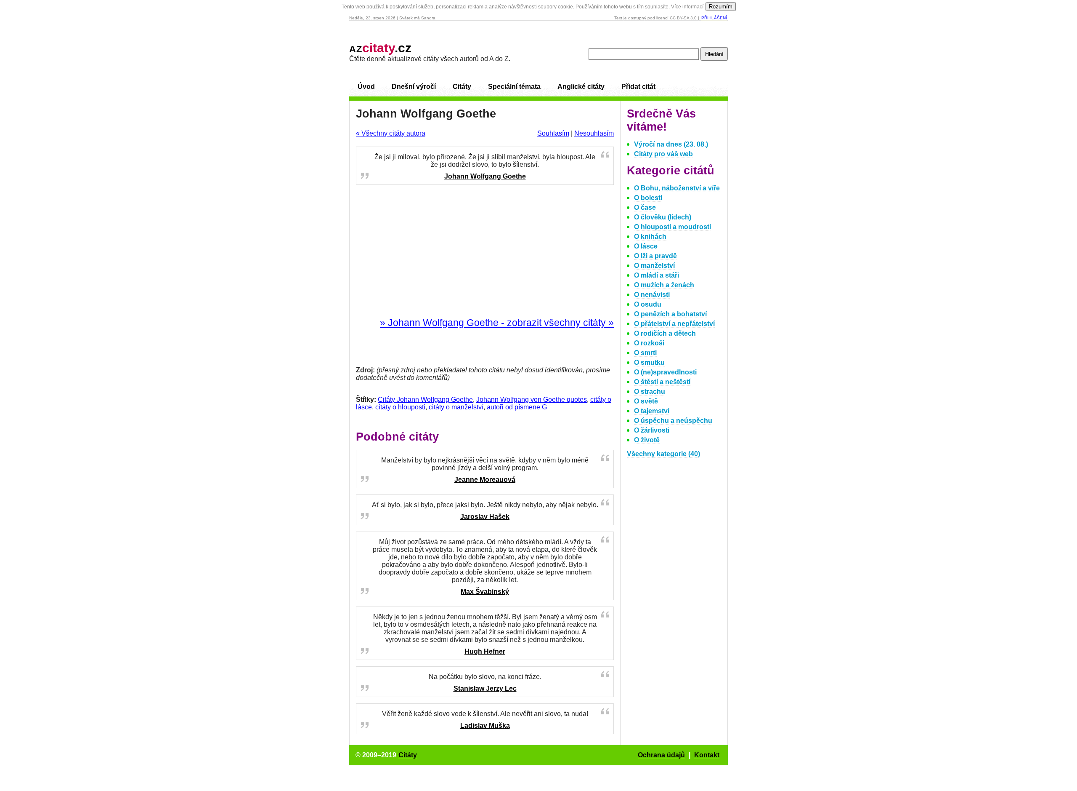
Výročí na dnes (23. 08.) (671, 144)
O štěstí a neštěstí (662, 381)
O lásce (646, 246)
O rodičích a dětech (665, 333)
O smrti (645, 352)
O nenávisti (652, 294)
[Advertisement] (485, 251)
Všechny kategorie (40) (663, 453)
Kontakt (706, 755)
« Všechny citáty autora (390, 133)
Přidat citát (638, 86)
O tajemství (651, 410)
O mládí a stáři (656, 275)
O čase (645, 207)
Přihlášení (714, 18)
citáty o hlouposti (400, 407)
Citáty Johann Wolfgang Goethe (425, 399)
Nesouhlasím (594, 133)
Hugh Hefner (484, 651)
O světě (646, 401)
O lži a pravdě (655, 255)
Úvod (366, 86)
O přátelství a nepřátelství (674, 323)
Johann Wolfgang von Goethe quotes (531, 399)
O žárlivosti (651, 430)
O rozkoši (649, 343)
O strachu (649, 391)
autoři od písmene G (517, 407)
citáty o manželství (456, 407)
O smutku (649, 362)
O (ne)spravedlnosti (665, 372)
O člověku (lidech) (662, 217)
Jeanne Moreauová (484, 479)
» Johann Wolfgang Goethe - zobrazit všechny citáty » (497, 322)
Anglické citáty (581, 86)
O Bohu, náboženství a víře (677, 188)
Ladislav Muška (485, 725)
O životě (647, 440)
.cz (380, 48)
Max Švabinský (485, 591)
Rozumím (720, 6)
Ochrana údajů (661, 755)
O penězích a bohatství (670, 314)
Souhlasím (553, 133)
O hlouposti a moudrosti (672, 226)
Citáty (462, 86)
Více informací (687, 7)
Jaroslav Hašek (484, 516)
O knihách (650, 236)
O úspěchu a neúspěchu (673, 420)
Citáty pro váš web (663, 154)
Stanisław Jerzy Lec (485, 688)
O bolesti (648, 197)
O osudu (647, 304)
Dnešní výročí (414, 86)
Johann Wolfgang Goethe (485, 176)
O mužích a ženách (664, 285)
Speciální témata (514, 86)
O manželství (654, 265)
